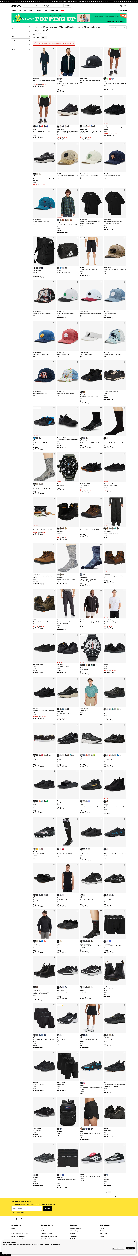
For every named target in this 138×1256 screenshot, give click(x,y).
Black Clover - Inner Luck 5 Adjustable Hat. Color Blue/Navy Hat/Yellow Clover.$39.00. (44, 339)
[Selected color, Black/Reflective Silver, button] (105, 78)
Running (102, 1236)
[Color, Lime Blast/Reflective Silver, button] (107, 78)
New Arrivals (103, 1233)
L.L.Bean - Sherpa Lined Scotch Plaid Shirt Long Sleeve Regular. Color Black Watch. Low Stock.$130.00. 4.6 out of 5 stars (68, 69)
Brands (102, 1228)
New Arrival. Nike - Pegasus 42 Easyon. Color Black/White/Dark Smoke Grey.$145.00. (68, 1026)
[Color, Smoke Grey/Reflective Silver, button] (44, 126)
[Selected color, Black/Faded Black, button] (105, 709)
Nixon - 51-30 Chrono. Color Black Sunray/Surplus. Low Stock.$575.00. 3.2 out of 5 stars (68, 473)
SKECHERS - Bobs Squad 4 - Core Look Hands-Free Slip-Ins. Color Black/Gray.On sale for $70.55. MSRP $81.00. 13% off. (44, 164)
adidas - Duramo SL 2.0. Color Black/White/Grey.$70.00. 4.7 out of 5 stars (91, 978)
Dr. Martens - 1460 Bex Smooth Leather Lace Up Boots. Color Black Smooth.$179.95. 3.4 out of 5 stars (115, 978)
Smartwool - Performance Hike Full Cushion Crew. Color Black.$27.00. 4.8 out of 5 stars (91, 428)
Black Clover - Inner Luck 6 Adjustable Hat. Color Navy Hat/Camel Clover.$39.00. (115, 164)
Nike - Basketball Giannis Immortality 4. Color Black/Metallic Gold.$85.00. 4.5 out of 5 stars (91, 792)
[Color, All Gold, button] (86, 665)
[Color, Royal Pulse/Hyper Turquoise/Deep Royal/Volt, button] (89, 801)
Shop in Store (120, 21)
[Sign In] (121, 5)
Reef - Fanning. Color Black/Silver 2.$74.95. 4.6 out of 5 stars (44, 885)
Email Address (17, 1208)
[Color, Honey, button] (65, 528)
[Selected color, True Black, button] (58, 126)
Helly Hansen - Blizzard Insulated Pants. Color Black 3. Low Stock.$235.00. (115, 518)
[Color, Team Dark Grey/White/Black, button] (65, 268)
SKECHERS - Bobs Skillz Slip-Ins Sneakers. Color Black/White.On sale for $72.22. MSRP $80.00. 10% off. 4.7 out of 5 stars (68, 699)
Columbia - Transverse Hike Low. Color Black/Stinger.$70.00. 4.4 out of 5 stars (115, 1026)
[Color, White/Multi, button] (89, 126)
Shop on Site (110, 21)
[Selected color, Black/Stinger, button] (105, 1035)
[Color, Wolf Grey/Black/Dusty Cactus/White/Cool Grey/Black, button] (70, 755)
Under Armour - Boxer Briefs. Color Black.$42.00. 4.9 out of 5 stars (68, 1073)
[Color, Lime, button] (89, 941)
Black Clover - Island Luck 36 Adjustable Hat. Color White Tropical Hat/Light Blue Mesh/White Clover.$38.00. (68, 382)
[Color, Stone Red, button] (44, 941)
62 (122, 1192)
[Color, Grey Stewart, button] (60, 78)
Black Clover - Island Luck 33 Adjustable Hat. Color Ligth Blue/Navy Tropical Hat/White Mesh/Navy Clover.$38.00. (115, 339)
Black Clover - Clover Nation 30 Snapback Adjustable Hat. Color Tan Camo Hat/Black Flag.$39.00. (115, 257)
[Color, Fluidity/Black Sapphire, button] (42, 941)
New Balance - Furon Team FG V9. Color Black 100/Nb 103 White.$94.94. (44, 839)
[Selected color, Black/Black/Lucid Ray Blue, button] (105, 849)
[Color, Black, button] (94, 126)
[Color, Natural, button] (107, 438)
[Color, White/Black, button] (84, 126)
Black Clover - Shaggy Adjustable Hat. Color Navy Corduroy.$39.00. (44, 382)
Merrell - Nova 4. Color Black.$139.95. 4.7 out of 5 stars (44, 1165)
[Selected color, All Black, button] (34, 987)
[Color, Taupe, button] (37, 484)
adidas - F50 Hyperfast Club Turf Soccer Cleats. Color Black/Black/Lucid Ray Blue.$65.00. (115, 839)
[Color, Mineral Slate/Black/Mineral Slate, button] (86, 1035)
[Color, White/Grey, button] (65, 709)
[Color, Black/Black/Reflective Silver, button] (91, 1129)
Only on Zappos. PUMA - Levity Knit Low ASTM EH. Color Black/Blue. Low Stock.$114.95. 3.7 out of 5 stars (44, 428)
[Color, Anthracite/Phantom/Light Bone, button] (37, 801)
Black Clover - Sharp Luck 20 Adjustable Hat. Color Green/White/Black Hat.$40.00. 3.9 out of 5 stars (68, 299)
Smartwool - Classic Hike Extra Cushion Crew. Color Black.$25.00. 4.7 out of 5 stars (44, 473)
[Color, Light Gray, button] (84, 438)
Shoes (101, 1239)
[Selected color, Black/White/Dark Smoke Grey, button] (58, 1035)
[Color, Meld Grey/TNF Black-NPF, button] (39, 268)
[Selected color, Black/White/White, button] (105, 895)
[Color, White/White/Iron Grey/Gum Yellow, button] (107, 755)
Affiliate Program (75, 1231)
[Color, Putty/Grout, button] (91, 755)
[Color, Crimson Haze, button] (42, 755)
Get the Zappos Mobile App (20, 1233)
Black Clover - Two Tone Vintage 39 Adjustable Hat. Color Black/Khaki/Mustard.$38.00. (68, 164)
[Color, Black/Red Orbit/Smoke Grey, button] (44, 801)
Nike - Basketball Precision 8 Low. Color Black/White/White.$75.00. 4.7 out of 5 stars (115, 885)
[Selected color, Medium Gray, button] (58, 574)
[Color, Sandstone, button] (60, 941)
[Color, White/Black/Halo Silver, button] (91, 987)
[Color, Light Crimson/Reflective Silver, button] (110, 78)
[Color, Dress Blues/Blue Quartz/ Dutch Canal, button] (42, 1035)
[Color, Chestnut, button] (86, 438)
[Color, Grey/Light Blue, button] (42, 895)
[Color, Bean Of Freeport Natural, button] (68, 220)
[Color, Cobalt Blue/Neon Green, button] (84, 755)
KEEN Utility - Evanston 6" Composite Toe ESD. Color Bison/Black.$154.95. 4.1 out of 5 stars (91, 518)
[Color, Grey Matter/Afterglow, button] (115, 709)
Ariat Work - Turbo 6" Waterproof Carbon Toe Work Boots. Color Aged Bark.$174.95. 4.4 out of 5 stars (44, 564)
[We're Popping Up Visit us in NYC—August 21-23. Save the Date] (69, 18)
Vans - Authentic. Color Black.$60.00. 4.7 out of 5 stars (44, 745)
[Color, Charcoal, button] (86, 941)
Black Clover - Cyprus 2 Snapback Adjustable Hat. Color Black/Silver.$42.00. (91, 69)
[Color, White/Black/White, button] (84, 895)
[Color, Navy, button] (63, 126)
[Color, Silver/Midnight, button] (84, 665)
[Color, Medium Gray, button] (39, 484)
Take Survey (73, 1236)
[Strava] (21, 1218)
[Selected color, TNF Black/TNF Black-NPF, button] (34, 268)
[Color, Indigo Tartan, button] (58, 78)
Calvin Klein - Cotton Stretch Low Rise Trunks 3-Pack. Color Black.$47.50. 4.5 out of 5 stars (68, 1165)
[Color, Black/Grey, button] (86, 126)
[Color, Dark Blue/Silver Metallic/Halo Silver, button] (84, 987)
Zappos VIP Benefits (17, 1239)
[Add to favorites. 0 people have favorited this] (54, 48)
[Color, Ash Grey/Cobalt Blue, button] (89, 755)
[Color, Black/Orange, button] (39, 438)
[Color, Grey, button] (112, 528)
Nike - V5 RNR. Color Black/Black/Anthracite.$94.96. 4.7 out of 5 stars (68, 745)
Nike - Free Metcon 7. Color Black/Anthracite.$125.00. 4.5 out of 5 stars (115, 745)
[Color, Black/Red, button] (37, 438)
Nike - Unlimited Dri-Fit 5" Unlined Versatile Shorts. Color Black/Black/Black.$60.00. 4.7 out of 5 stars (91, 1026)
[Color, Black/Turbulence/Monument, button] (37, 1035)
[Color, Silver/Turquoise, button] (91, 665)
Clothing (102, 1231)
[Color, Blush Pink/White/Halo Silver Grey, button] (63, 268)
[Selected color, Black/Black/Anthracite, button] (58, 755)
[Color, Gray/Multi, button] (37, 174)
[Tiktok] (17, 1218)
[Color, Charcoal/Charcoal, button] (112, 1035)
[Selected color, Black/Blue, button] (34, 438)
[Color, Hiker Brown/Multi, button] (39, 755)
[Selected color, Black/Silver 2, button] (34, 895)
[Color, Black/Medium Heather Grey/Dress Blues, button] (44, 1035)
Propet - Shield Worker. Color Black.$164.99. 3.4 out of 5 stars (115, 1119)
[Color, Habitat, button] (37, 941)
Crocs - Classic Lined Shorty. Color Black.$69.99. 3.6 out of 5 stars (68, 931)
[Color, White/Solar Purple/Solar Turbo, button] (107, 849)
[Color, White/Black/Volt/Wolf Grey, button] (86, 801)
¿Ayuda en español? (46, 1233)
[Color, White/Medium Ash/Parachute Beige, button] (63, 755)
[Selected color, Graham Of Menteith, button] (58, 220)
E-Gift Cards (74, 1239)
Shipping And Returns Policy (49, 1236)
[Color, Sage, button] (60, 574)
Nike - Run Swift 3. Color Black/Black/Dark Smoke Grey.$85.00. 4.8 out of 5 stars (44, 792)
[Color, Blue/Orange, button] (91, 126)
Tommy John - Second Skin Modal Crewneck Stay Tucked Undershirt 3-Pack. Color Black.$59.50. (91, 211)
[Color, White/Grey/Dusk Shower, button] (63, 987)
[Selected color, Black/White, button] (58, 268)
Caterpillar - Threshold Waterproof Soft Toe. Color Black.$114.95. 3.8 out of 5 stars (91, 382)
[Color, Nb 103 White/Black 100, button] (42, 849)
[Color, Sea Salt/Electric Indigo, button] (110, 709)
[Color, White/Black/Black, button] (110, 895)
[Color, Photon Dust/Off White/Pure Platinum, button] (115, 755)
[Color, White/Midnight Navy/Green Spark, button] (47, 801)
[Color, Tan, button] (63, 528)
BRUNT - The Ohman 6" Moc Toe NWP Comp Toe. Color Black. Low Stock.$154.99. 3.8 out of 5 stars (115, 792)
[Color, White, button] (107, 941)
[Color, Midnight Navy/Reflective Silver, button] (39, 126)
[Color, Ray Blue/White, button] (60, 268)
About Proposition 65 (47, 1239)
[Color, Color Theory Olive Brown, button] (44, 755)
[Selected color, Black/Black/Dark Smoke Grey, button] (34, 801)
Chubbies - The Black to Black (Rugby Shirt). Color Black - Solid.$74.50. (91, 610)
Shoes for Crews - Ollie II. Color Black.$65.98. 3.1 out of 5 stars (44, 654)
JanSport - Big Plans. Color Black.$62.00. (68, 1119)
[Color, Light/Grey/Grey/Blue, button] (44, 895)
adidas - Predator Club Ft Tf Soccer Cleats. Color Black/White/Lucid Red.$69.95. (91, 1165)
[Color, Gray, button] (60, 126)
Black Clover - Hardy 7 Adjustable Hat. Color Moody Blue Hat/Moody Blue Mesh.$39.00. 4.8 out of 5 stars (115, 299)
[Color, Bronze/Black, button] (94, 665)
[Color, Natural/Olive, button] (60, 709)
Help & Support (122, 10)
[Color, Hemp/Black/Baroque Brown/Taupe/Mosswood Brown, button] (68, 755)
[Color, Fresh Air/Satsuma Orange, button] (37, 849)
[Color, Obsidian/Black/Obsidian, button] (84, 1035)
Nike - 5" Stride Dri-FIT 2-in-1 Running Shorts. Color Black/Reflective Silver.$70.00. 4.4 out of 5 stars (115, 69)
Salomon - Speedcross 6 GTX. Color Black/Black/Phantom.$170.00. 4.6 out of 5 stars (44, 1073)
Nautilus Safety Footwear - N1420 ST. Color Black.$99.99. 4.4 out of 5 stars (115, 382)
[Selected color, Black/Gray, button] (34, 174)
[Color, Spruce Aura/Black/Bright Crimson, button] (39, 801)
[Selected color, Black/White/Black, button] (81, 665)
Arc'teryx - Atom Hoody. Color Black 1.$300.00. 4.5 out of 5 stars (44, 931)
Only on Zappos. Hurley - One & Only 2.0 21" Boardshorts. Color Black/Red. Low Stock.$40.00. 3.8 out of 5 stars (91, 257)
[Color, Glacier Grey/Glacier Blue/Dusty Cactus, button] (117, 755)
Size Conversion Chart (76, 1228)
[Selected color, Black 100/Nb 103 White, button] (34, 849)
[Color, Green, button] (115, 528)
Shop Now (81, 1)
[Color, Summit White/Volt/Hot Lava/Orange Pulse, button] (110, 755)
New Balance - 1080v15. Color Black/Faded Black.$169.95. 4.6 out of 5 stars (115, 699)
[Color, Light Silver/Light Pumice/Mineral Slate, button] (112, 755)
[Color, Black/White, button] (84, 849)
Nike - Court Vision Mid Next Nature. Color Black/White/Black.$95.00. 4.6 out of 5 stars (91, 885)
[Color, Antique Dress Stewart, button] (70, 220)
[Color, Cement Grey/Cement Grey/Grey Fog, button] (60, 755)
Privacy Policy (56, 1244)
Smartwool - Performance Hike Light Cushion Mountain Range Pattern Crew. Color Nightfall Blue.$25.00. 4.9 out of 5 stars (91, 564)
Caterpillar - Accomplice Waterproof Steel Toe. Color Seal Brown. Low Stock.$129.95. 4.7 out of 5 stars (115, 564)
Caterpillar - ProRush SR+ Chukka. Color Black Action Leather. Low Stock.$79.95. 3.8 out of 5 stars (68, 654)
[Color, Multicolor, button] (110, 528)
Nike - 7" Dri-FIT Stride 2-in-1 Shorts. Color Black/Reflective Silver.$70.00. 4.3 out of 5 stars (44, 117)
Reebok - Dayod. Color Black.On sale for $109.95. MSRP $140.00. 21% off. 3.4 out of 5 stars (115, 654)
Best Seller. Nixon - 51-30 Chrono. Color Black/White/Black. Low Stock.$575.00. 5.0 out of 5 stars (91, 654)
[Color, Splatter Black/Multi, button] (47, 755)
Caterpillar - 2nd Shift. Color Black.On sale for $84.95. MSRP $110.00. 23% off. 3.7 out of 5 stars (68, 518)
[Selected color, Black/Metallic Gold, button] (81, 801)
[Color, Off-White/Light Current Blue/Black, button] (42, 801)
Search (67, 5)
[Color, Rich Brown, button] (37, 987)
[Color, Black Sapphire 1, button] (39, 941)
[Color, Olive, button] (91, 941)
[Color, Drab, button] (37, 1175)
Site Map (72, 1233)
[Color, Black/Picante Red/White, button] (107, 895)
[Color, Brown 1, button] (117, 528)
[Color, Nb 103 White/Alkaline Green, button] (39, 849)
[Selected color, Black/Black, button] (81, 126)
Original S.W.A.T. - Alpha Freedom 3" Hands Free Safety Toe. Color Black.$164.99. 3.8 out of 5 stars (68, 428)
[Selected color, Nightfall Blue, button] (81, 574)
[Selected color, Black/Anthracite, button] (105, 755)
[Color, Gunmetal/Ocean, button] (47, 895)
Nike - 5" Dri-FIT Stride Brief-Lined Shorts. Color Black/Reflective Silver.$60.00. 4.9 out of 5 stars (91, 1119)
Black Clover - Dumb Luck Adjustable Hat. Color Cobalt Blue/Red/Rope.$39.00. (44, 211)
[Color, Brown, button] (84, 392)
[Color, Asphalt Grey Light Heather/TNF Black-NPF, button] (37, 268)
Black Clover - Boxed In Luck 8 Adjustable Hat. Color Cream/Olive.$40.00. (91, 164)
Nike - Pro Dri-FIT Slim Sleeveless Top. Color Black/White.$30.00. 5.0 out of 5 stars (68, 885)
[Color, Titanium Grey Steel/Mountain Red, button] (107, 1035)
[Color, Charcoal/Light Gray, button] (84, 574)
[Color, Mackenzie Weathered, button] (60, 220)
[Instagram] (12, 1218)
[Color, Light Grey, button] (89, 849)
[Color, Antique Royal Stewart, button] (63, 220)
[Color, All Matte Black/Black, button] (89, 665)
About (13, 1228)
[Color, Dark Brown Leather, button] (60, 528)
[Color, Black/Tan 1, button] (37, 895)
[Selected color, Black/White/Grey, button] (81, 987)
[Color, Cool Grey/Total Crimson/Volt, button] (84, 801)
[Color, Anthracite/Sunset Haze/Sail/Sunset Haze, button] (112, 895)
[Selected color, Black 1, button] (34, 941)
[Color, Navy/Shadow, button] (39, 895)
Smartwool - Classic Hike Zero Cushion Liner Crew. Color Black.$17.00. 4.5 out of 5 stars (115, 428)
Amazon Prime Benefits (18, 1236)
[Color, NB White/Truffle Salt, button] (107, 709)
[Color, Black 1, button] (110, 941)
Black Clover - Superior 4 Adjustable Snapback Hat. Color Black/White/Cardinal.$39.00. (91, 299)
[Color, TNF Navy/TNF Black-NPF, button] (42, 268)
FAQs (42, 1228)
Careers (14, 1231)
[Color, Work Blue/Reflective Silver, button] (112, 78)
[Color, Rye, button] (84, 941)
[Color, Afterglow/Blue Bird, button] (117, 709)
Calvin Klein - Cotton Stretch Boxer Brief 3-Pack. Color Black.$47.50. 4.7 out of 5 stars (115, 931)
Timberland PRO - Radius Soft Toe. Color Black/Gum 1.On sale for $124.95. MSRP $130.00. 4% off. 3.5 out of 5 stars (91, 473)
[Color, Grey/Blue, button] (63, 709)
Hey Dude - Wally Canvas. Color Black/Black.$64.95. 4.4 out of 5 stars (91, 839)
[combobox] (43, 5)
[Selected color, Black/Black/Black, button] (81, 1035)
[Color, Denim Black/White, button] (37, 755)
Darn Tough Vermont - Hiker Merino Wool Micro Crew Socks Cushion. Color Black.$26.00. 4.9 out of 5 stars (91, 931)
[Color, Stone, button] (65, 126)
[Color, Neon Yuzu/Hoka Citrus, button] (94, 755)
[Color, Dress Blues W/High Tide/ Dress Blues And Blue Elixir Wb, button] (39, 1035)
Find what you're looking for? (117, 1196)
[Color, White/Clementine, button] (65, 987)
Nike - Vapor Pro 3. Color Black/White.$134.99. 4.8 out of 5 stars (115, 1165)
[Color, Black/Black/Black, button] (86, 987)
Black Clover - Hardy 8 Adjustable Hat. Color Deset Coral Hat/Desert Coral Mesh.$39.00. (68, 339)
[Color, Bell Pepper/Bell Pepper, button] (86, 755)
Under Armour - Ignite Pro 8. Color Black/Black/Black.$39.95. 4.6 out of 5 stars (68, 792)
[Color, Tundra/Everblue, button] (110, 1035)
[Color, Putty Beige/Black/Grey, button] (89, 987)
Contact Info (44, 1231)
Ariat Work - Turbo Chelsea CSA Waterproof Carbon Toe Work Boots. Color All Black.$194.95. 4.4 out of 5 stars (44, 978)
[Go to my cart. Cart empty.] (124, 5)
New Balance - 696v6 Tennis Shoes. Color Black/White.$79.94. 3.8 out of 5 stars (68, 978)
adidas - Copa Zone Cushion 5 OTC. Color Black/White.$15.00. (68, 839)
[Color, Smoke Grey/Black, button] (60, 895)
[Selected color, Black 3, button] (105, 528)
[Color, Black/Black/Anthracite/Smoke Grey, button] (65, 755)
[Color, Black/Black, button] (68, 126)
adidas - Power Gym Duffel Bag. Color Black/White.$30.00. (68, 257)
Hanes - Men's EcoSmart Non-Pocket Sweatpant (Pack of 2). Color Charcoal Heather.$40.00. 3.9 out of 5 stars (68, 610)
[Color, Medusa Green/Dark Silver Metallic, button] (112, 709)
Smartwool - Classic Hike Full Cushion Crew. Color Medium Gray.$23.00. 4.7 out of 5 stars (68, 564)
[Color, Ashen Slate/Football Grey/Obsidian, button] (107, 1175)
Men (43, 37)
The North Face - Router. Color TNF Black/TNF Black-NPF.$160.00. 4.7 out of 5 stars (44, 257)
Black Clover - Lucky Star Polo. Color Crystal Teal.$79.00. (91, 699)
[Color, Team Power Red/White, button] (63, 849)
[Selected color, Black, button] (81, 392)
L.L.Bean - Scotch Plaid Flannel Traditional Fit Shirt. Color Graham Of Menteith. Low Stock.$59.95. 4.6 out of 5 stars (68, 211)
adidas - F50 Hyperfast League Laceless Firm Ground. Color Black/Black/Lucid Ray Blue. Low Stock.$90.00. (91, 1073)
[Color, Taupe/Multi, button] (39, 174)
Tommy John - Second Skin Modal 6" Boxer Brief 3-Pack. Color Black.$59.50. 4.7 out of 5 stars (44, 1026)
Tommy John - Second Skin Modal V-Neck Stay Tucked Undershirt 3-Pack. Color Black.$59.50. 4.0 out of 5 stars (115, 211)
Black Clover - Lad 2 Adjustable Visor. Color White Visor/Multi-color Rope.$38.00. (91, 339)
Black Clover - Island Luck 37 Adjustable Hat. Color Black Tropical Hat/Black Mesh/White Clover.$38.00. (44, 299)
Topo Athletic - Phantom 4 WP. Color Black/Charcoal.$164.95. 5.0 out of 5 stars (44, 1119)
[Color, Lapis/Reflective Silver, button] (47, 126)
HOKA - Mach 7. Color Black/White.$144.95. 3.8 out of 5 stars (91, 745)
